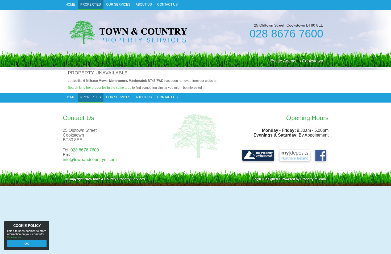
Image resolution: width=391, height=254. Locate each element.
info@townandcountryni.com (90, 159)
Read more (14, 237)
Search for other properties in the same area (99, 88)
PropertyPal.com (313, 179)
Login (257, 179)
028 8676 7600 (286, 33)
